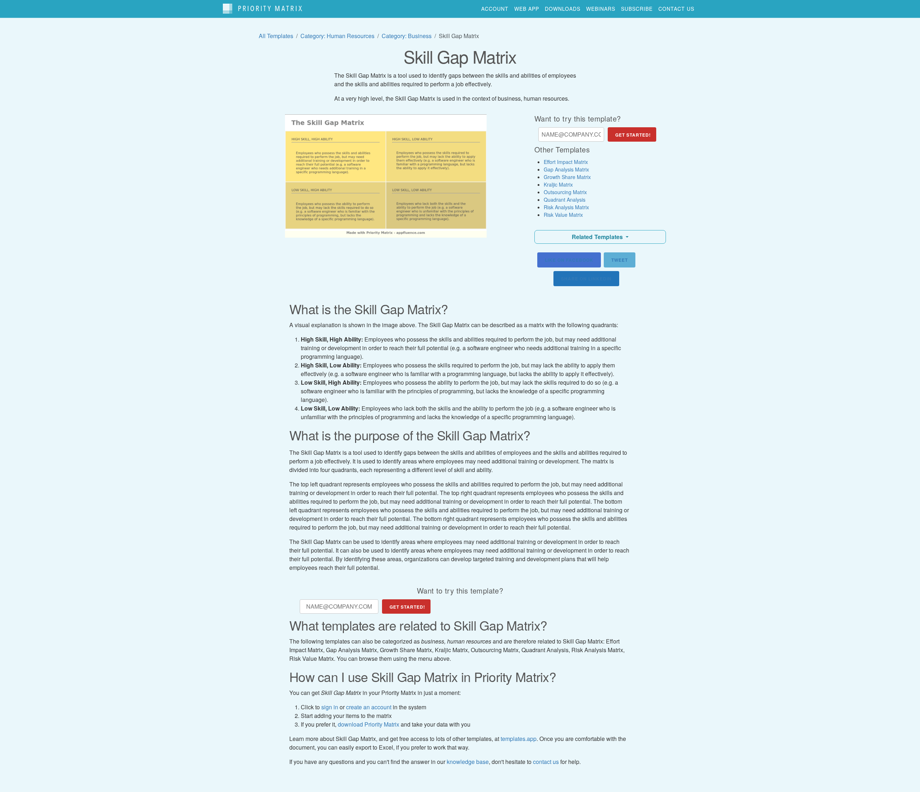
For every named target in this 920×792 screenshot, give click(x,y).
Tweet (619, 260)
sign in (329, 707)
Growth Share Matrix (567, 176)
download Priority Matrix (368, 724)
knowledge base (468, 761)
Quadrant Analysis (564, 199)
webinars (600, 8)
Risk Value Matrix (563, 214)
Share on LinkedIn (586, 278)
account (495, 8)
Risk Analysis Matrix (566, 207)
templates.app (519, 738)
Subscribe (637, 8)
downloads (562, 8)
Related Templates (598, 237)
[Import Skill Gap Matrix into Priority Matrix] (386, 176)
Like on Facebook (569, 260)
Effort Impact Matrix (566, 161)
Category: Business (407, 36)
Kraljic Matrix (558, 184)
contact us (676, 8)
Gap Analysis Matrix (566, 169)
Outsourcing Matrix (565, 192)
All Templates (276, 36)
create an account (368, 707)
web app (526, 8)
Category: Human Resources (337, 36)
